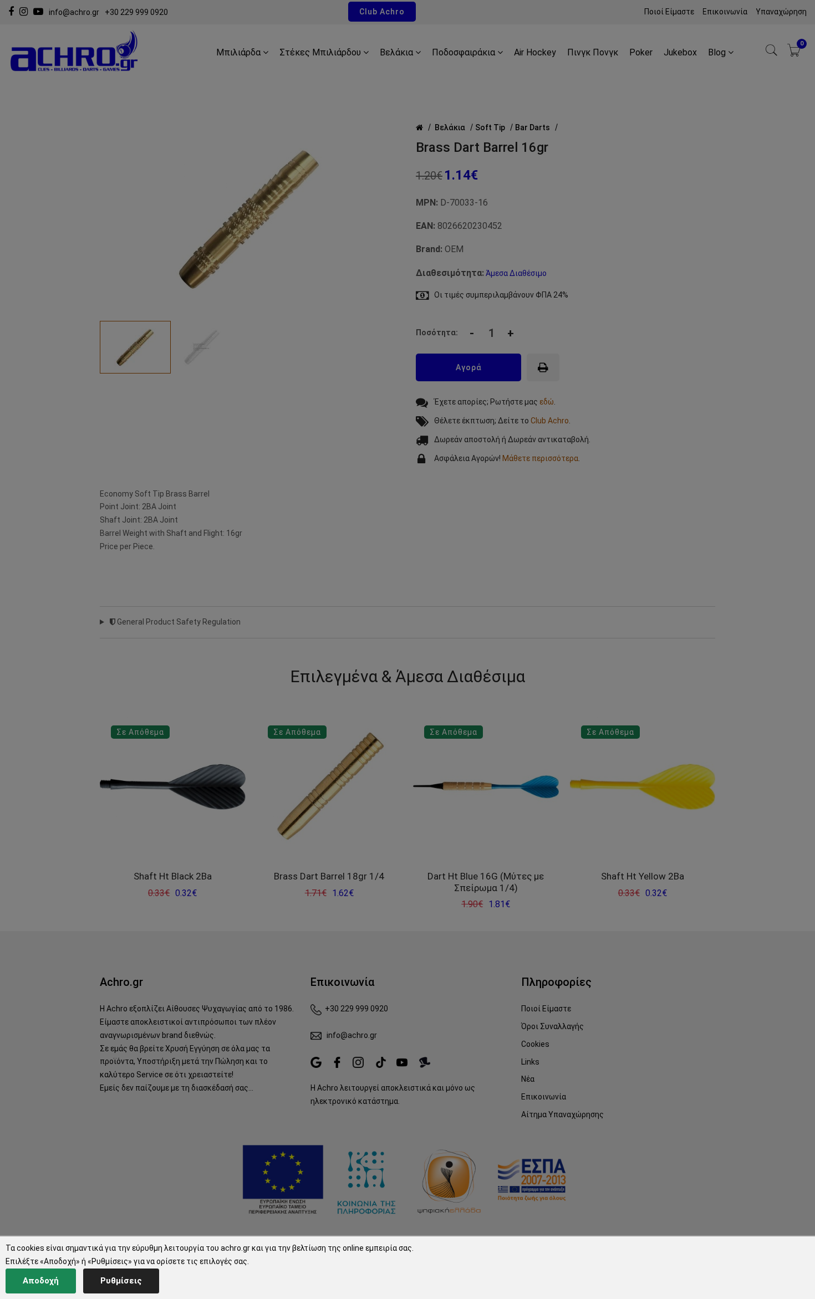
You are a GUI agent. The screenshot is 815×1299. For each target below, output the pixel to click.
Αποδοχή (41, 1281)
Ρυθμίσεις (121, 1281)
